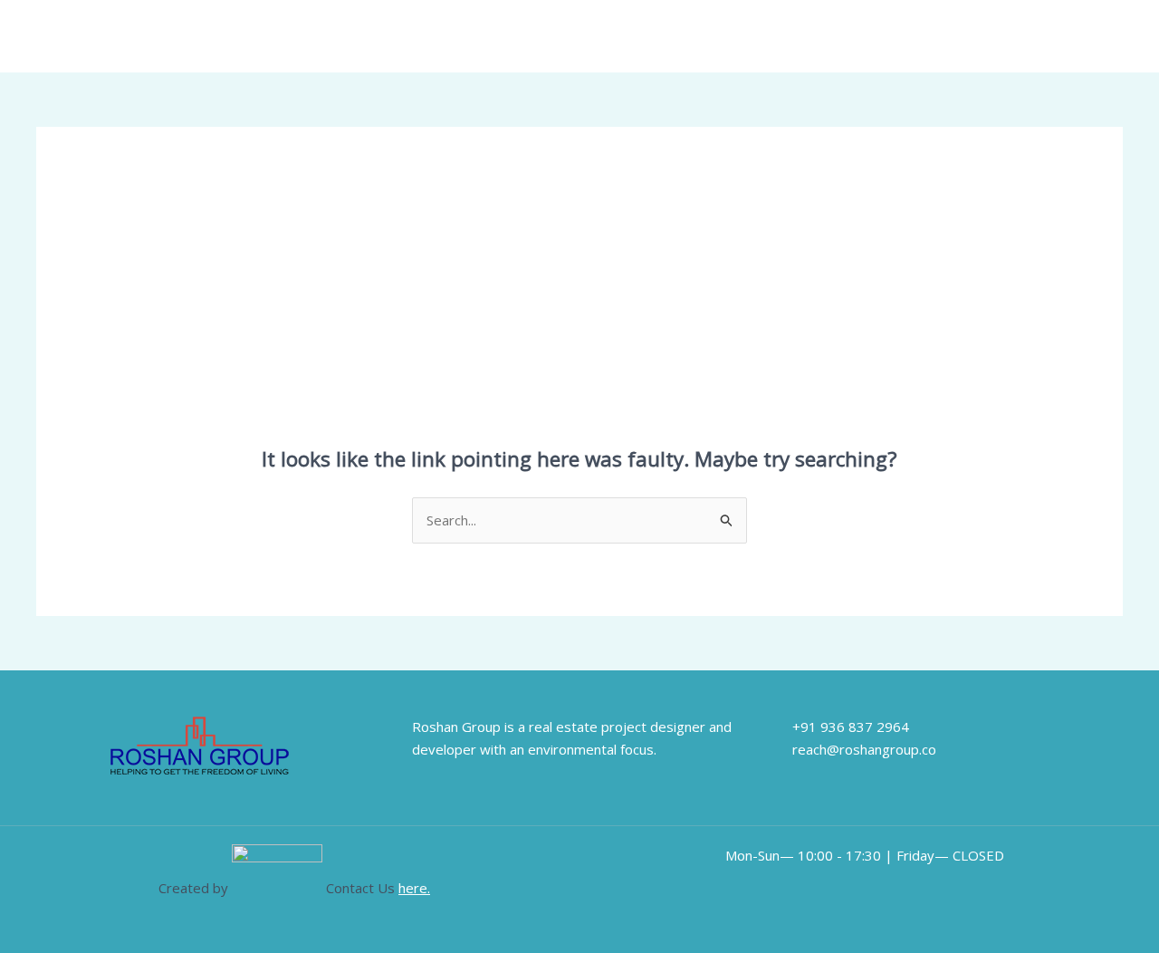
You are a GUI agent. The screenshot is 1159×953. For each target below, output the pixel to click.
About (800, 36)
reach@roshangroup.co (864, 749)
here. (414, 888)
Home (734, 36)
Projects (968, 36)
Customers (880, 36)
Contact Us (1056, 36)
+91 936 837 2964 (850, 726)
